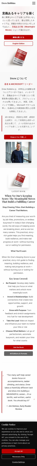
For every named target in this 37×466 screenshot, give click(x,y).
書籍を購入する (18, 37)
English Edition (18, 43)
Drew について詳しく (18, 137)
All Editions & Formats (18, 354)
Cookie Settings (18, 462)
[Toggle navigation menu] (33, 3)
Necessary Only (18, 457)
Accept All (19, 451)
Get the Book (18, 347)
